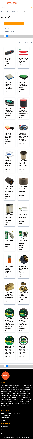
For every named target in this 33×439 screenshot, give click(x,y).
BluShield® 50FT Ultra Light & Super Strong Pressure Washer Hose (23, 137)
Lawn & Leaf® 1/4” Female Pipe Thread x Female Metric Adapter (23, 268)
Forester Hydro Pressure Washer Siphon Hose (9, 164)
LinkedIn (4, 430)
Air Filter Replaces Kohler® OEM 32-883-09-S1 (9, 111)
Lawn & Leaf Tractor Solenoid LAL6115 (23, 243)
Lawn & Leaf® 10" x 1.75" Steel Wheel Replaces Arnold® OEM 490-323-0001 (9, 322)
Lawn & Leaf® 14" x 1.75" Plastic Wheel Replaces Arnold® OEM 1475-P (23, 350)
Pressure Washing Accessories (14, 23)
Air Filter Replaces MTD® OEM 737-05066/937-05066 (23, 111)
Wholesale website (19, 437)
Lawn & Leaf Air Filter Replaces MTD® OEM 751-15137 (23, 190)
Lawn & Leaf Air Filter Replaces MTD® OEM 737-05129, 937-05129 (9, 190)
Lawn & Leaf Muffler (9, 241)
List (19, 42)
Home (2, 11)
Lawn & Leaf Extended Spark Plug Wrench (23, 217)
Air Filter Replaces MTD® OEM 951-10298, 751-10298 (9, 136)
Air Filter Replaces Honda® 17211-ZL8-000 (23, 85)
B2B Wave (28, 437)
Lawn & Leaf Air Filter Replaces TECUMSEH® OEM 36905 (9, 217)
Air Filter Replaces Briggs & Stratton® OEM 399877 (8, 85)
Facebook (5, 426)
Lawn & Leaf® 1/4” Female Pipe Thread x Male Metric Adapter (9, 295)
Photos (27, 42)
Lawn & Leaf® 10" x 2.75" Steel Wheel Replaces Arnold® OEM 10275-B (23, 322)
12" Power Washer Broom (8, 59)
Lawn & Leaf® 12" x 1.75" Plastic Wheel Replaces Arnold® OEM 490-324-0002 (9, 350)
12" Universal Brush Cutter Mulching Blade (23, 60)
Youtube (4, 433)
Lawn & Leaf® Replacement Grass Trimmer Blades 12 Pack (9, 268)
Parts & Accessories (12, 11)
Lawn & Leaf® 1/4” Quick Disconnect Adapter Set (23, 295)
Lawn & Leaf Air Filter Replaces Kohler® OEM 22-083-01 (23, 164)
